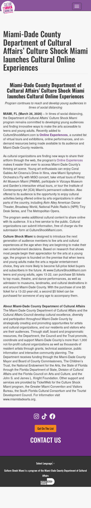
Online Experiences (54, 135)
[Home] (8, 8)
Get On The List (45, 428)
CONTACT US (45, 440)
